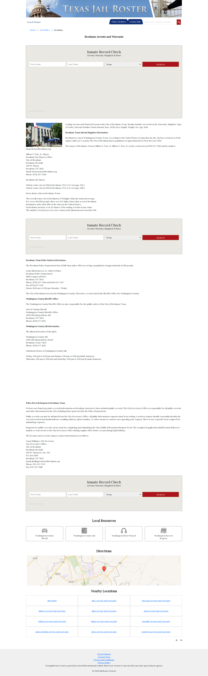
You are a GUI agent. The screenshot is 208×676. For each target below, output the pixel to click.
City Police (45, 30)
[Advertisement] (104, 88)
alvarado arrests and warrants (156, 600)
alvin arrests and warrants (156, 611)
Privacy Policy (104, 663)
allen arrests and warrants (104, 611)
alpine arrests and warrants (104, 621)
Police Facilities (119, 21)
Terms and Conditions (104, 660)
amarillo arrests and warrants (156, 621)
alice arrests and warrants (104, 600)
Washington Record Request (163, 537)
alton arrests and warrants (104, 632)
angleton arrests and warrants (156, 632)
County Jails (135, 21)
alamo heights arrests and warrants (52, 632)
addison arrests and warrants (52, 621)
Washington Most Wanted (124, 535)
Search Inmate (104, 654)
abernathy (52, 600)
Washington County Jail (84, 535)
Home (33, 30)
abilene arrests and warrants (52, 611)
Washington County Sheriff (45, 537)
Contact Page (104, 657)
